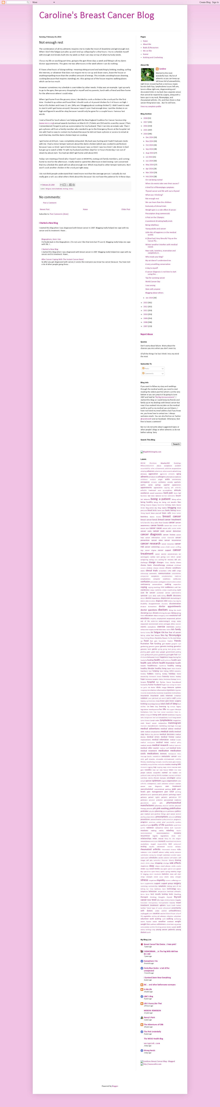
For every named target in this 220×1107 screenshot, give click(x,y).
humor (150, 685)
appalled (166, 485)
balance (158, 496)
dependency (156, 598)
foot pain (153, 641)
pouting (143, 817)
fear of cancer (175, 632)
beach (178, 496)
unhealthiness (175, 911)
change (152, 562)
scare (142, 858)
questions (169, 825)
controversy (145, 584)
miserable (159, 759)
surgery (177, 883)
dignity (178, 601)
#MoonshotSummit (147, 466)
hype (163, 685)
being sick (166, 502)
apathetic (177, 482)
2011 (145, 311)
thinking (153, 897)
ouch (159, 784)
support (157, 883)
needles (148, 770)
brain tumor (176, 513)
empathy (153, 618)
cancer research (150, 543)
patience (144, 797)
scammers (166, 855)
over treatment (173, 786)
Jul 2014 (149, 157)
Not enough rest (152, 199)
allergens (162, 477)
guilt (168, 655)
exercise (161, 627)
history (143, 674)
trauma (172, 903)
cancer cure (159, 531)
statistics (165, 874)
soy (161, 869)
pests (154, 803)
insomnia (159, 693)
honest (159, 676)
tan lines (149, 889)
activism (168, 468)
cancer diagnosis (151, 534)
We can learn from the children (158, 202)
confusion (145, 582)
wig (175, 924)
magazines (177, 720)
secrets (160, 858)
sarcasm (178, 852)
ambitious (144, 479)
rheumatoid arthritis (150, 849)
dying (173, 613)
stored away (158, 877)
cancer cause (155, 528)
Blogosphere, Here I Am (51, 239)
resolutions (145, 844)
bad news (151, 496)
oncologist (171, 778)
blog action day (151, 508)
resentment (170, 841)
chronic (161, 568)
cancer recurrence (172, 540)
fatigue (48, 189)
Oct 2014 (149, 145)
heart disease (176, 668)
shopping (158, 863)
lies (160, 710)
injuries (178, 690)
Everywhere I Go (151, 961)
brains (152, 517)
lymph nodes (155, 720)
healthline (162, 666)
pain (174, 789)
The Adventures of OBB (153, 1025)
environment (153, 624)
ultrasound (167, 908)
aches (153, 468)
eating (178, 613)
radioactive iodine (162, 828)
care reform (171, 557)
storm (166, 877)
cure (179, 590)
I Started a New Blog (48, 223)
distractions (152, 607)
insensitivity (151, 693)
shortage (166, 863)
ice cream (177, 685)
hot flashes (160, 682)
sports (162, 872)
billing (143, 505)
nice (175, 770)
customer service (163, 593)
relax (155, 839)
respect (153, 844)
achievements (159, 468)
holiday (164, 674)
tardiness (157, 889)
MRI (179, 764)
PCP (179, 797)
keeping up (144, 701)
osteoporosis (151, 784)
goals (148, 652)
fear (166, 632)
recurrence (145, 836)
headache (144, 660)
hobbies (150, 674)
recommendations (163, 833)
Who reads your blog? (154, 257)
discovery (165, 604)
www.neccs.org (46, 123)
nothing (153, 775)
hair (175, 655)
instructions (176, 693)
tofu (158, 900)
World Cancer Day (152, 282)
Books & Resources (150, 48)
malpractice (162, 723)
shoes (152, 863)
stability (173, 872)
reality (161, 831)
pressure (172, 817)
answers (154, 482)
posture (178, 814)
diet (165, 601)
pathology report (175, 795)
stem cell (173, 874)
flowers (165, 638)
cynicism (144, 596)
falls (172, 630)
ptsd (163, 822)
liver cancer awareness (165, 712)
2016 (145, 126)
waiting (158, 919)
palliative (144, 795)
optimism (156, 781)
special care (172, 869)
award (152, 493)
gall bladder (166, 644)
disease (143, 607)
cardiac (152, 557)
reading (153, 831)
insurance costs (157, 696)
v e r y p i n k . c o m (152, 1043)
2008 (145, 322)
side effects (175, 863)
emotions (145, 618)
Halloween (151, 657)
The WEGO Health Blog (153, 1039)
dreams (156, 613)
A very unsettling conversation (157, 264)
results (151, 847)
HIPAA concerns (175, 671)
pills (154, 809)
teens (179, 889)
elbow (156, 616)
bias (179, 502)
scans (179, 855)
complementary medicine (171, 576)
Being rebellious (152, 225)
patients (164, 797)
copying (150, 587)
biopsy (154, 505)
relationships (146, 839)
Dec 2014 (150, 137)
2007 (145, 326)
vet (158, 916)
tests (171, 894)
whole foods (170, 924)
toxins (172, 900)
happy (171, 657)
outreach (172, 783)
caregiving (144, 560)
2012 (145, 307)
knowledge (151, 704)
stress (71, 189)
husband (157, 685)
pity (150, 811)
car (180, 554)
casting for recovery (166, 560)
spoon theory (155, 871)
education (149, 616)
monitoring (151, 762)
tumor (178, 905)
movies (168, 764)
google (162, 652)
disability (144, 604)
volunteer (177, 916)
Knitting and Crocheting (153, 58)
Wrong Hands (149, 1051)
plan (153, 811)
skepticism (144, 866)
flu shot (173, 638)
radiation (150, 828)
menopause (172, 754)
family (178, 629)
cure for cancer (148, 593)
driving (161, 613)
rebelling (170, 831)
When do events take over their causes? (162, 184)
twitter (143, 908)
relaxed (160, 839)
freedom (170, 641)
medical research (160, 745)
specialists (147, 871)
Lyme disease (145, 720)
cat (175, 560)
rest (170, 844)
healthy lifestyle (147, 669)
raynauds (177, 828)
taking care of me (174, 886)
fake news (162, 630)
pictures (149, 809)
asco (159, 490)
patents (165, 795)
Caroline (162, 69)
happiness (164, 657)
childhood (169, 565)
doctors (163, 609)
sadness (161, 852)
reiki (179, 836)
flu (169, 638)
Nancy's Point (149, 1018)
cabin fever (158, 523)
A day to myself (151, 268)
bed (142, 499)
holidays (172, 674)
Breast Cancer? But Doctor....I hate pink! (160, 944)
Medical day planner (152, 734)
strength (178, 877)
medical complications (153, 732)
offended (156, 778)
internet (169, 696)
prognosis (177, 819)
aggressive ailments (167, 474)
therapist (144, 897)
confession (177, 579)
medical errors (153, 737)
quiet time (177, 825)
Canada (165, 523)
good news (155, 652)
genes (157, 646)
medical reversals (175, 745)
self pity (149, 860)
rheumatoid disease (169, 849)
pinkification (175, 808)
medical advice (167, 729)
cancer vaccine (160, 554)
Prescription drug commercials (157, 214)
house (169, 682)
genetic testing (166, 646)
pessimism (144, 803)
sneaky (178, 866)
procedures (145, 819)
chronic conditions (173, 568)
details (143, 601)
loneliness (171, 715)
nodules (149, 773)
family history (145, 632)
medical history (167, 737)
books (167, 510)
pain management (155, 792)
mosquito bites (153, 764)
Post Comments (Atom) (59, 214)
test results (156, 894)
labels (163, 704)
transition (144, 903)
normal (164, 773)
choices (155, 568)
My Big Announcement (165, 397)
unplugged (144, 914)
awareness (159, 493)
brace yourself (156, 513)
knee (158, 701)
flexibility (158, 638)
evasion (178, 624)
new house (164, 770)
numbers (165, 775)
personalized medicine (172, 800)
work (179, 927)
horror (179, 679)
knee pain (164, 701)
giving (160, 649)
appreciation (158, 488)
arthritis (178, 487)
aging (178, 474)
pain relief (169, 792)
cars (156, 559)
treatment (145, 905)
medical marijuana (148, 742)
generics (152, 646)
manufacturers (153, 726)
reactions (144, 831)
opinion (148, 781)
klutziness (152, 701)
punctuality (170, 822)
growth (151, 655)
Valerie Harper (170, 913)
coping (144, 587)
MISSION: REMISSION (152, 1011)
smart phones (165, 866)
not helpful (173, 773)
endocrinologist (164, 621)
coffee (169, 571)
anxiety (170, 482)
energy (173, 621)
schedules (153, 858)
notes (149, 775)
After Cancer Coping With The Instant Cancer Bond (62, 259)
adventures (158, 471)
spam (165, 869)
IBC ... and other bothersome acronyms (160, 985)
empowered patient (174, 619)
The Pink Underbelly (152, 1032)
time (149, 900)
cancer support (164, 550)
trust (169, 905)
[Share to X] (67, 184)
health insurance (167, 663)
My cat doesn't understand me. (158, 261)
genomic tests (146, 649)
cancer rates (157, 540)
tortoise (167, 900)
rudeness (144, 852)
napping (159, 767)
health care (176, 660)
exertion (178, 627)
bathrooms (171, 496)
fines (142, 638)
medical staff (164, 748)
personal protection (156, 800)
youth (149, 932)
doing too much (175, 610)
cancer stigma (150, 550)
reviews (178, 847)
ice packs (144, 687)
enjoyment (144, 624)
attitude (177, 490)
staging (145, 874)
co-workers (163, 571)
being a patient (161, 499)
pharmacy (158, 806)
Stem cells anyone (152, 289)
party (160, 795)
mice (179, 756)
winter (146, 927)
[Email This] (61, 184)
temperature (162, 891)
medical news (162, 742)
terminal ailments (174, 892)
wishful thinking (155, 927)
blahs (174, 505)
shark (143, 863)
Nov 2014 (150, 141)
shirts (147, 863)
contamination (171, 582)
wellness (153, 924)
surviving (144, 886)
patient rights (154, 797)
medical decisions (167, 734)
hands (157, 657)
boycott (148, 513)
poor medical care (147, 814)
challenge (144, 563)
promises (152, 822)
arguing (166, 487)
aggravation (153, 474)
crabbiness (169, 587)
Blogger (115, 1086)
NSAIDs (159, 775)
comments (153, 573)
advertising (177, 471)
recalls (178, 830)
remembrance (145, 841)
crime (164, 590)
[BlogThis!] (64, 184)
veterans (163, 916)
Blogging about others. (154, 293)
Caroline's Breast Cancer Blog (96, 16)
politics (178, 811)
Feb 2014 (149, 177)
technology (171, 889)
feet (152, 635)
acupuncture (176, 468)
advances (150, 471)
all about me (153, 477)
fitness (152, 638)
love (154, 717)
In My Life (148, 989)
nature (169, 767)
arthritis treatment (148, 490)
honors (172, 677)
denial (143, 598)
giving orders (176, 649)
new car (156, 770)
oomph (143, 781)
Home (85, 209)
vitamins (170, 916)
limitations (145, 712)
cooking (168, 584)
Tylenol (149, 908)
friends (177, 641)
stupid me (152, 880)
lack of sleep (172, 704)
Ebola (142, 615)
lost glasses (148, 717)
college (179, 571)
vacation (156, 914)
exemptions (152, 627)
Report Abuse (147, 334)
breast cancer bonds (149, 520)
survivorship (152, 886)
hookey (178, 677)
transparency (153, 903)
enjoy (179, 621)
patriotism (173, 797)
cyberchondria (176, 593)
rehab (173, 836)
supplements (149, 883)
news (171, 770)
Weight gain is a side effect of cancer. (160, 210)
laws (152, 707)
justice (178, 698)
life (164, 709)
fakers (169, 629)
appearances (176, 485)
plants (165, 811)
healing (150, 660)
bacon (176, 493)
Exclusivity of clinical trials (155, 206)
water (155, 922)
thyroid (169, 897)
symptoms (162, 886)
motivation (161, 764)
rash (171, 828)
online (178, 778)
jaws (150, 698)
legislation (144, 710)
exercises (170, 627)
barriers (164, 496)
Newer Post (44, 209)
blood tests (152, 510)
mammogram (174, 723)
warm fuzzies (146, 922)
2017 (145, 122)
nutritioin (177, 775)
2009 (145, 318)
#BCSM (143, 463)
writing (148, 930)
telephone (144, 892)
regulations (164, 836)
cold (174, 571)
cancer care (145, 528)
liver (155, 712)
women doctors (167, 927)
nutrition (144, 778)
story (172, 877)
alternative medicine (173, 477)
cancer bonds (157, 525)
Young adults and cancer (155, 229)
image (164, 687)
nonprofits (157, 773)
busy (152, 523)
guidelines (162, 655)
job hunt (155, 698)
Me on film (147, 51)
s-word (155, 852)
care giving (161, 557)
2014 (145, 134)
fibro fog (164, 635)
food (146, 641)
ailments (144, 477)
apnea (150, 485)
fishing (146, 638)
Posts (146, 369)
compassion (145, 576)
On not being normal (154, 180)
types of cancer (157, 908)
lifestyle (178, 710)
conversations (157, 584)
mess (179, 754)
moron (178, 762)
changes (160, 563)
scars (146, 858)
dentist (148, 598)
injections (171, 690)
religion (178, 838)
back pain (168, 493)
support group (167, 883)
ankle (167, 479)
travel (178, 903)
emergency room (163, 615)
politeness (171, 811)
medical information (160, 740)
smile (173, 866)
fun (151, 643)
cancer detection (173, 531)
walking (170, 919)
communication (164, 573)
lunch (170, 717)
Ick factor (151, 687)
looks (142, 717)
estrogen (167, 624)
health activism (165, 660)
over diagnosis (155, 786)
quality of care (146, 825)
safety (167, 852)
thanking (177, 894)
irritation (177, 696)
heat (150, 671)
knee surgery (175, 701)
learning (162, 707)
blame (179, 505)
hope (143, 679)
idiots (158, 687)
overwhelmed (159, 789)
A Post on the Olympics (154, 218)
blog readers (162, 508)
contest (178, 582)
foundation (162, 641)
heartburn (144, 671)
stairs (151, 874)
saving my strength (155, 855)
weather (162, 922)
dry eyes (168, 613)
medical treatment (149, 751)
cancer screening (152, 547)
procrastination (156, 819)
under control (161, 911)
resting (65, 189)
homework (152, 676)
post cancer (171, 814)
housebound (176, 682)
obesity (150, 778)
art (172, 488)
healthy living (160, 669)
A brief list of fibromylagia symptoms (159, 187)
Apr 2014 (149, 169)
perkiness (144, 800)
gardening (144, 646)
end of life (145, 621)
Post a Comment (49, 203)
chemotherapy (159, 565)
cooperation (177, 584)
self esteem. (174, 858)
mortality (144, 764)
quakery (178, 822)
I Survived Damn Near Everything (157, 978)
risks (179, 850)
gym (172, 655)
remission (154, 841)
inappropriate (145, 690)
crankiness (145, 590)
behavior (147, 499)
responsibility (162, 844)
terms (143, 894)
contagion (162, 582)
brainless (144, 517)
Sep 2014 (149, 149)
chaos (167, 562)
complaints (155, 576)
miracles (152, 759)
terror (147, 894)
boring (173, 510)
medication (163, 751)
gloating (143, 652)
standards (157, 874)
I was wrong (150, 286)
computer (156, 579)
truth (173, 905)
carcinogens (145, 557)
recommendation (146, 833)
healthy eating (174, 666)
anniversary (176, 479)
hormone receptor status (154, 679)
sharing (178, 860)
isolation (144, 698)
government (170, 652)
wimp (179, 924)
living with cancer (160, 715)
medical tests (175, 748)
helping (156, 671)
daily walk (157, 596)
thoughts (161, 897)
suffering (174, 880)
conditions (166, 579)
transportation (163, 903)
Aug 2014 (150, 153)
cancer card (177, 525)
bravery (158, 517)
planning (158, 811)
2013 (145, 303)
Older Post (125, 209)
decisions (177, 596)
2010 (145, 314)
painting (178, 792)
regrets (155, 836)
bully (142, 523)
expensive (152, 630)
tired (154, 900)
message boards (146, 756)
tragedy (178, 900)
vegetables (147, 916)
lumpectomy (163, 718)
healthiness (152, 666)
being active (176, 499)
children (149, 568)
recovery (177, 833)
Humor (145, 54)
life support (171, 709)
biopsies (149, 505)
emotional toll (175, 616)
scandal (173, 855)
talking (143, 889)
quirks (143, 828)
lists (151, 712)
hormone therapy (170, 679)
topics (162, 900)
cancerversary (172, 554)
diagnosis (159, 601)
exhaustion (145, 630)
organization (172, 781)
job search (162, 698)
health (157, 660)
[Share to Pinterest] (73, 184)
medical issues (175, 740)
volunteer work (147, 919)
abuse (159, 466)
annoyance (145, 482)
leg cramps (171, 706)
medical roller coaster (150, 748)
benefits (174, 502)
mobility (178, 759)
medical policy (175, 742)
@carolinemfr (146, 419)
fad (158, 630)
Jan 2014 (149, 298)
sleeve (157, 866)
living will (149, 715)
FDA (162, 632)
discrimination (175, 604)
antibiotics (162, 482)
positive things (160, 814)
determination (150, 601)
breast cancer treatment (169, 520)
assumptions (167, 490)
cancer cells (167, 528)
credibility (158, 590)
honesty (165, 677)
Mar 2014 (150, 173)
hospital (151, 682)
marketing (163, 726)
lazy (156, 707)
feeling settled (145, 635)
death (169, 595)
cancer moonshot (168, 537)
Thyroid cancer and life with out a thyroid (162, 191)
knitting (144, 704)
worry (143, 930)
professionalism (167, 819)
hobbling (158, 674)
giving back (167, 649)
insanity (143, 693)
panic (149, 794)
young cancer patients (165, 930)
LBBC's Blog (148, 997)
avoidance (145, 493)
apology (158, 485)
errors (161, 624)
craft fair (177, 587)
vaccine (162, 914)
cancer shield (165, 547)
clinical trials (152, 570)
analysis (153, 479)
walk (164, 919)
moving (174, 764)
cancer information (152, 538)
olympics (163, 778)
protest (159, 822)
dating (163, 596)
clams (143, 571)
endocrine (154, 621)
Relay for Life (170, 838)
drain (150, 613)
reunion (170, 846)
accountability (145, 468)
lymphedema (166, 720)
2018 (145, 118)
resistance (177, 841)
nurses (171, 775)
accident (178, 466)
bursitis (147, 523)
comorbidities (176, 573)
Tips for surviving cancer (155, 278)
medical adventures (150, 729)
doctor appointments (170, 606)
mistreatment (169, 759)
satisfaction (144, 855)
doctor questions (149, 610)
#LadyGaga (177, 463)
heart (169, 669)
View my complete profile (151, 107)
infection (153, 690)
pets (161, 803)
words (174, 927)
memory (163, 754)
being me (157, 502)
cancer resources (168, 544)
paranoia (155, 795)
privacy (178, 817)
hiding (166, 671)
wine (142, 927)
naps (164, 767)
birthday (168, 505)
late (148, 706)
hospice (143, 682)
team (164, 889)
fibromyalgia (175, 635)
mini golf (144, 759)
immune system (174, 687)
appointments (146, 488)
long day (178, 715)
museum (144, 767)
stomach (149, 877)
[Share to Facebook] (70, 184)
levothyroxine (154, 710)
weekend (170, 922)
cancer (172, 522)
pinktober (144, 811)
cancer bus (168, 526)
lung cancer (176, 718)
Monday (143, 762)
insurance (145, 696)
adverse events (167, 471)
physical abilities (168, 805)
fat (152, 632)
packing (168, 789)
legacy (178, 707)
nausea (174, 767)
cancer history (169, 535)
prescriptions (162, 817)
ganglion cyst (176, 644)
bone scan (161, 510)
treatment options (158, 905)
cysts (150, 596)
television (153, 892)
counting (156, 587)
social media (154, 869)
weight (178, 922)
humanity (144, 685)
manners (144, 726)
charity (172, 563)
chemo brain (146, 565)
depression (165, 598)
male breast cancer (149, 723)
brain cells (166, 513)
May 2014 (150, 165)
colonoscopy (144, 573)
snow (143, 869)
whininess (161, 924)
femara (157, 635)
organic (164, 781)
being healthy (147, 502)
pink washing (163, 808)
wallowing (177, 919)
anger (160, 479)
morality (165, 762)
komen (158, 704)
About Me (147, 44)
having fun (177, 657)
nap (154, 767)
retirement (161, 847)
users (151, 913)
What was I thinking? (154, 195)
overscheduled (57, 189)
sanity (172, 852)
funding (157, 644)
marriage (170, 726)
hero (161, 671)
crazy (152, 590)
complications (145, 579)
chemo (178, 563)
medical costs (167, 731)
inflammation (161, 690)
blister (143, 508)
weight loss (145, 924)
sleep (151, 866)
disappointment (154, 604)
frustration (145, 644)
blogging (172, 508)
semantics (157, 860)
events (143, 627)
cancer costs (146, 531)
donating (144, 613)
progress (144, 822)
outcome (165, 784)
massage (178, 726)
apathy (143, 485)
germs (154, 649)
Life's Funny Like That (153, 1004)
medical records (146, 745)
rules (149, 852)
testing (165, 894)
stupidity (161, 880)
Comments (148, 374)
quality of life (157, 825)
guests (156, 655)
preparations (150, 817)
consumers (154, 582)
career (179, 557)
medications (153, 753)
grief (146, 655)
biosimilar (161, 505)
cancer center (176, 528)
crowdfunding (171, 590)
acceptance (168, 466)
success (168, 880)
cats (179, 560)
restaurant (177, 844)
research (161, 841)
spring (167, 872)
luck (157, 717)
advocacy (144, 474)
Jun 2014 (149, 161)
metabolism (157, 756)
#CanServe (153, 463)
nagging (150, 767)
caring (151, 560)
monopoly (158, 762)
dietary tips (172, 601)
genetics (177, 646)
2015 (145, 130)
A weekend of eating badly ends (158, 221)
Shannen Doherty (168, 860)
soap (147, 869)
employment (161, 619)
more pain (172, 762)
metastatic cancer (169, 756)
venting (154, 916)
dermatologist (176, 598)
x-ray (153, 930)
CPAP (162, 587)
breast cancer (172, 516)
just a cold (171, 698)
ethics (173, 624)
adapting (143, 471)
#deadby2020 (165, 463)
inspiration (168, 693)
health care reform (149, 663)
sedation (166, 858)
